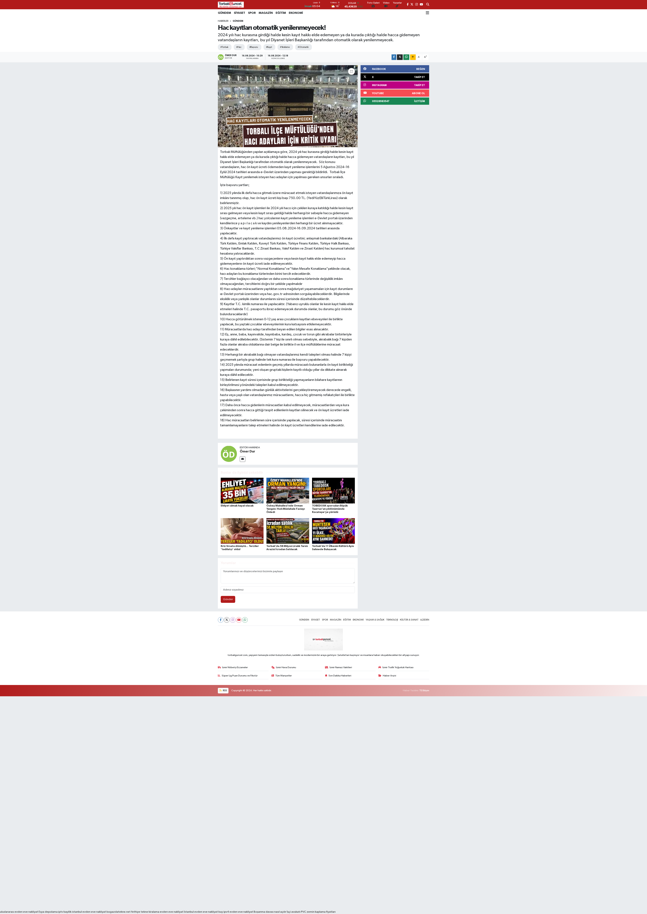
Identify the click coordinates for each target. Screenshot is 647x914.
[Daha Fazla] (413, 57)
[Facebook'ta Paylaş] (394, 57)
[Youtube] (239, 620)
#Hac (238, 47)
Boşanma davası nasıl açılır (270, 911)
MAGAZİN (266, 12)
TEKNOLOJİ (392, 619)
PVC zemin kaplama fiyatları (318, 911)
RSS (224, 690)
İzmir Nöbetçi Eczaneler (235, 667)
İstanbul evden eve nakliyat (201, 911)
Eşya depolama (48, 911)
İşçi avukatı (293, 911)
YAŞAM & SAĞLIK (375, 619)
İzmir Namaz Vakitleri (341, 667)
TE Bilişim (424, 690)
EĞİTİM (281, 12)
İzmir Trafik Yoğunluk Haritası (397, 667)
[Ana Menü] (427, 13)
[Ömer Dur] (229, 453)
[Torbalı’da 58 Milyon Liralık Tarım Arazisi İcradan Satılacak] (287, 530)
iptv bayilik (64, 911)
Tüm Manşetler (283, 675)
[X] (226, 620)
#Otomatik (303, 47)
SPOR (252, 12)
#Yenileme (285, 47)
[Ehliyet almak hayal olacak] (242, 490)
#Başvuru (253, 47)
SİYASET (239, 12)
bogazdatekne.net (118, 911)
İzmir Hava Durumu (286, 667)
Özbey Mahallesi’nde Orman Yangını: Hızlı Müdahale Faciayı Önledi (285, 508)
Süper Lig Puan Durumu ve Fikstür (240, 675)
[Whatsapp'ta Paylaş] (406, 57)
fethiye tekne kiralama (145, 911)
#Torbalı (224, 47)
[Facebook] (220, 620)
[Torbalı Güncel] (231, 4)
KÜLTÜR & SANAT (409, 619)
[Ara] (427, 5)
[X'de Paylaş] (400, 57)
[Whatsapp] (245, 620)
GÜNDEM (224, 12)
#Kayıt (269, 47)
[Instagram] (233, 620)
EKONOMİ (296, 12)
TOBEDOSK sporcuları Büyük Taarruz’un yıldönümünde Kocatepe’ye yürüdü (330, 508)
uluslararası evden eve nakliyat (19, 911)
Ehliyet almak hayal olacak (237, 505)
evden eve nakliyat (171, 911)
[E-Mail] (242, 459)
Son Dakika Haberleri (340, 675)
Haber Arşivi (389, 675)
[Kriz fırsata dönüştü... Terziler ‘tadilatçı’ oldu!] (242, 530)
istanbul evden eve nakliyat (89, 911)
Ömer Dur (247, 451)
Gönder (228, 599)
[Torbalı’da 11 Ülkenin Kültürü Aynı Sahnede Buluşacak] (333, 530)
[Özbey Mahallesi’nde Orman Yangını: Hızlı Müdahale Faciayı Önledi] (287, 490)
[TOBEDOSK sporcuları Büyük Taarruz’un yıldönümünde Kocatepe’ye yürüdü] (333, 490)
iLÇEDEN (424, 619)
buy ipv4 (223, 911)
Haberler (223, 21)
